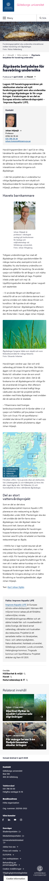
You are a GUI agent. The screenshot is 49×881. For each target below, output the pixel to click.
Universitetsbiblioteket (14, 839)
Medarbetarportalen (14, 835)
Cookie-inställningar (12, 868)
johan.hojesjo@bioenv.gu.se (18, 141)
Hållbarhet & (13, 673)
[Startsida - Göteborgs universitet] (39, 871)
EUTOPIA (7, 854)
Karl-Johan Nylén (16, 587)
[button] (18, 17)
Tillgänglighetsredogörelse (15, 872)
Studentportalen (12, 831)
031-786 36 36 (11, 138)
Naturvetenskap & (14, 680)
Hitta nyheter (22, 55)
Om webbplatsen (11, 858)
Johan (12, 130)
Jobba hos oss (9, 846)
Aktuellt (10, 55)
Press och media (11, 850)
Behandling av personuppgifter (10, 863)
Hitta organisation (11, 802)
